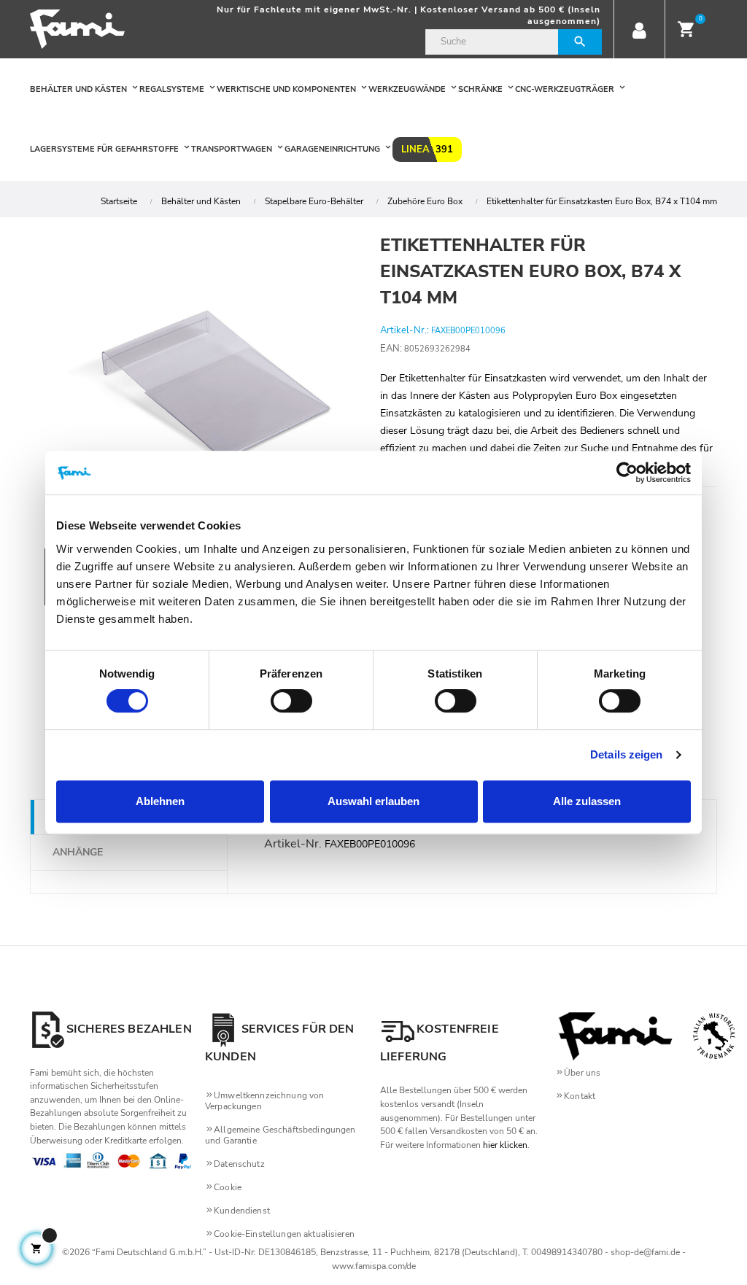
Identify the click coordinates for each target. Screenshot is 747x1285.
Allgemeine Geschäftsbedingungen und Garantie (280, 1135)
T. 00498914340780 (562, 1252)
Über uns (582, 1073)
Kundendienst (242, 1210)
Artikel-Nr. (293, 843)
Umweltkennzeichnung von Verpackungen (264, 1101)
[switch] (291, 701)
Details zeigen (626, 754)
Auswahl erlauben (373, 801)
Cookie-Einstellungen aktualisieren (284, 1234)
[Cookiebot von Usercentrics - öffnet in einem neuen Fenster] (627, 473)
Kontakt (579, 1096)
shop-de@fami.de (645, 1252)
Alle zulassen (587, 801)
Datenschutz (239, 1164)
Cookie (227, 1187)
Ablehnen (160, 801)
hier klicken (505, 1145)
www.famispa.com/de (374, 1266)
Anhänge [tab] (78, 852)
